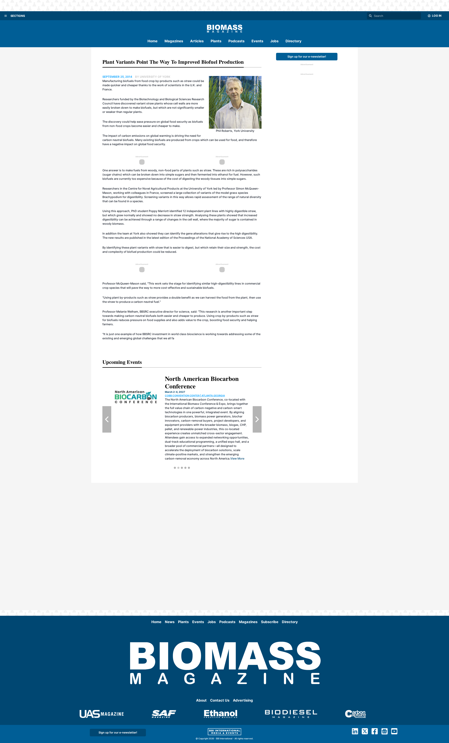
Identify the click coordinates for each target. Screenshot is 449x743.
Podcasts (236, 41)
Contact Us (219, 700)
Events (257, 41)
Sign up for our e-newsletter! (306, 56)
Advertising (243, 700)
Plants (216, 41)
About (201, 700)
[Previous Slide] (106, 419)
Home (153, 41)
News (170, 622)
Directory (293, 41)
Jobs (274, 41)
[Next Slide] (257, 419)
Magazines (174, 41)
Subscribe (269, 622)
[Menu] (5, 15)
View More (237, 458)
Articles (197, 41)
